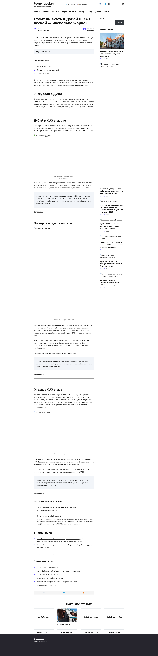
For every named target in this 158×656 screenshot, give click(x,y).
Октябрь (82, 12)
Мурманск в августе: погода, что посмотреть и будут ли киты (111, 263)
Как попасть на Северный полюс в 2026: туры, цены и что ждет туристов (111, 244)
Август (64, 12)
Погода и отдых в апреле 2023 (48, 70)
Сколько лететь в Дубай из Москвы (50, 578)
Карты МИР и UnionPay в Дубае (48, 575)
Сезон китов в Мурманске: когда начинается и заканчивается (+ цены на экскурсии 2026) (111, 208)
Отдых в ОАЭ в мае (44, 73)
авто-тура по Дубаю (62, 101)
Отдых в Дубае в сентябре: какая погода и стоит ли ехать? (114, 635)
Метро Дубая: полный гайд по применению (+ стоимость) (58, 571)
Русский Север (42, 545)
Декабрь (98, 12)
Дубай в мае (43, 617)
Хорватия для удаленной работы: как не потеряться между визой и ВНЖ (111, 191)
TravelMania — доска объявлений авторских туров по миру (59, 539)
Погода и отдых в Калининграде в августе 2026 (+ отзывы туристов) (111, 282)
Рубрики (54, 12)
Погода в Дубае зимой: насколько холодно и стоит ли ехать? (91, 635)
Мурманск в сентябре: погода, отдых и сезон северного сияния (109, 226)
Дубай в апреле (91, 617)
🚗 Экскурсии (70, 4)
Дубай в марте (63, 624)
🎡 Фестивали (82, 4)
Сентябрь (72, 12)
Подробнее (38, 212)
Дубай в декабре (114, 617)
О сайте (46, 12)
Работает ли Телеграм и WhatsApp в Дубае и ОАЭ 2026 (57, 582)
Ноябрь (90, 12)
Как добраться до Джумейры (47, 567)
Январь (106, 12)
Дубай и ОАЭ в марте (45, 66)
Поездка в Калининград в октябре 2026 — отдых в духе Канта (111, 53)
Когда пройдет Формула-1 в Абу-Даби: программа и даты (44, 635)
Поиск (102, 18)
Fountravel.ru (44, 3)
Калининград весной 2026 (46, 585)
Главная (37, 12)
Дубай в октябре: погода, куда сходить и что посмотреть (67, 635)
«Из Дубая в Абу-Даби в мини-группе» (71, 107)
